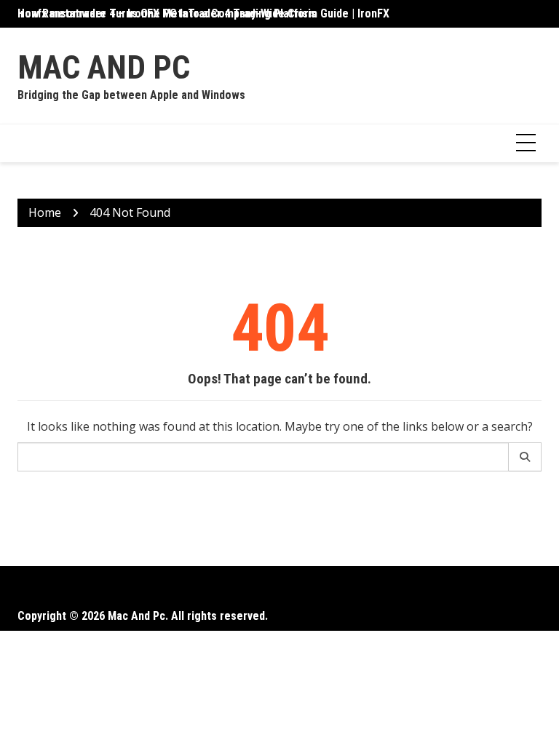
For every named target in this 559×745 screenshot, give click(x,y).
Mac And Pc (103, 67)
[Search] (525, 456)
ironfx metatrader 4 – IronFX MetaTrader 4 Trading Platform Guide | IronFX (203, 13)
